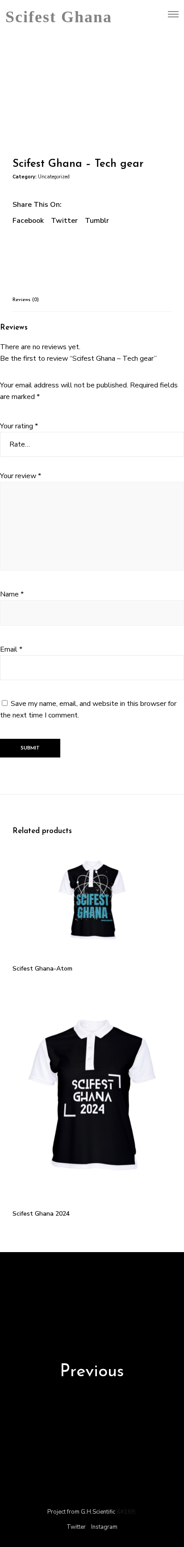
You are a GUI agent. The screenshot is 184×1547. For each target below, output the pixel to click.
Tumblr (97, 221)
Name (12, 594)
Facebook (28, 221)
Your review (20, 476)
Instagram (104, 1527)
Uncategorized (54, 176)
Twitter (64, 221)
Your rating (19, 426)
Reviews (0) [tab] (26, 300)
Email (11, 649)
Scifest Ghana (58, 14)
